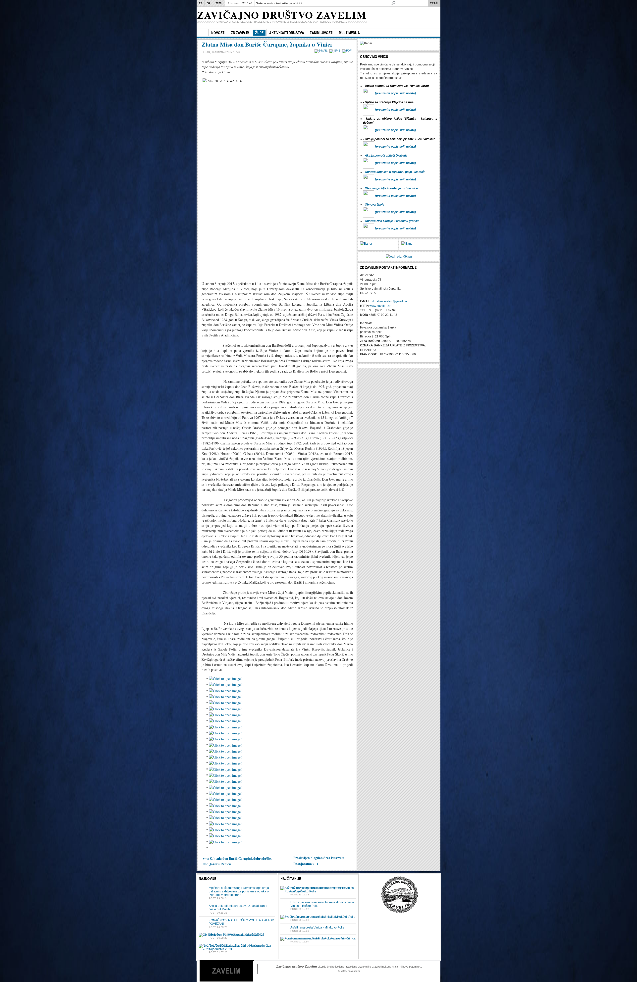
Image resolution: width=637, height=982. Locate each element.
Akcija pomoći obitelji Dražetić (386, 155)
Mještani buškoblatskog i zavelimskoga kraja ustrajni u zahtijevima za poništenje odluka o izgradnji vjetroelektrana (239, 891)
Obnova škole (374, 204)
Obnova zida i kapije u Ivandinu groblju (392, 221)
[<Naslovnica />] (202, 33)
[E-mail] (322, 50)
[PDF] (347, 50)
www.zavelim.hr (380, 306)
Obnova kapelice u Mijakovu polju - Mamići (395, 172)
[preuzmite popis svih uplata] (395, 93)
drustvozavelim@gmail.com (390, 301)
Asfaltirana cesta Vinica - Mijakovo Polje (317, 927)
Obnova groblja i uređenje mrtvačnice (391, 188)
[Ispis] (335, 50)
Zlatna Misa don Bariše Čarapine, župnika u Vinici (267, 44)
